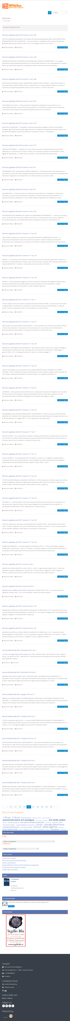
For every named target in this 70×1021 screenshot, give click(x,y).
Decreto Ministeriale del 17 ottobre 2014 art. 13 (19, 738)
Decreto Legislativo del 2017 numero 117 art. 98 (19, 520)
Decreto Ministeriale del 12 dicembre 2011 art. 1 (19, 650)
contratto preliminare (11, 827)
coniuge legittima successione (25, 825)
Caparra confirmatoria (9, 863)
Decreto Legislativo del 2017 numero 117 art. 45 (19, 366)
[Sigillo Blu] (36, 931)
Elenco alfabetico (8, 998)
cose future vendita (26, 827)
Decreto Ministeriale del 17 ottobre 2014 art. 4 (18, 782)
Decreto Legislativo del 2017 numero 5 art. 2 (18, 564)
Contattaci (7, 976)
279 (24, 807)
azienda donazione (13, 822)
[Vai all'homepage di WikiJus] (14, 6)
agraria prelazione (46, 818)
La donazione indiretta (9, 858)
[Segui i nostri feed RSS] (12, 1006)
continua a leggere (62, 47)
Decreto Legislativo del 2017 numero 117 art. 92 (19, 476)
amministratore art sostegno (18, 819)
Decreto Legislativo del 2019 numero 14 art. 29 (18, 189)
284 (47, 807)
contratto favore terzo (54, 824)
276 (11, 807)
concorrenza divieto (9, 825)
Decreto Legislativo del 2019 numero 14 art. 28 (18, 167)
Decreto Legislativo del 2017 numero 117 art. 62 (19, 410)
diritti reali (37, 827)
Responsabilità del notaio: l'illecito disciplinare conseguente (20, 865)
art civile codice (57, 819)
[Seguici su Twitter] (6, 1006)
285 (51, 807)
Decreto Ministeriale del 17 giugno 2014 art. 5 (18, 694)
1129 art (7, 817)
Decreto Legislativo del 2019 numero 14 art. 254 (19, 35)
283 (42, 807)
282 (38, 807)
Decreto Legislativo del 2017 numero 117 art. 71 (19, 454)
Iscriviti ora (11, 906)
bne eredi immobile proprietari (32, 822)
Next (66, 886)
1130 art (16, 817)
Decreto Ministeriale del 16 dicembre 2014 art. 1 (19, 672)
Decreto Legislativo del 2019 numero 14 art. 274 (19, 123)
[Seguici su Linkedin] (9, 1006)
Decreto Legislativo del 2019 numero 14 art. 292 (19, 211)
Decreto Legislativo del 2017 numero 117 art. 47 (19, 388)
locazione (26, 829)
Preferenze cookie (9, 987)
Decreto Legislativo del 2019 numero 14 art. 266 (19, 79)
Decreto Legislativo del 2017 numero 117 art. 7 (18, 432)
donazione (60, 827)
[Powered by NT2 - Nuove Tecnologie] (8, 1016)
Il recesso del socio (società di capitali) (13, 867)
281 (33, 807)
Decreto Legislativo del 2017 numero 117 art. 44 (19, 344)
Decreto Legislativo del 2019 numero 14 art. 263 (19, 57)
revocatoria (54, 829)
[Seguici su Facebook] (3, 1006)
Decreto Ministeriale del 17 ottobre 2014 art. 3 (18, 760)
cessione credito (57, 822)
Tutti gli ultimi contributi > (10, 869)
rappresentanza (40, 829)
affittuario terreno (37, 818)
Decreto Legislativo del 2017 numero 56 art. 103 (19, 606)
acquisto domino (26, 818)
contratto (39, 825)
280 (29, 807)
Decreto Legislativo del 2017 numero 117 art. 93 (19, 498)
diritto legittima (50, 826)
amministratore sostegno (41, 820)
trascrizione (63, 829)
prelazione (33, 829)
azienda (4, 822)
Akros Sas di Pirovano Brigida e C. (13, 967)
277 (15, 807)
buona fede (48, 822)
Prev (4, 886)
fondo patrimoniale (10, 829)
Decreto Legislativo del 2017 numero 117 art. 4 (18, 300)
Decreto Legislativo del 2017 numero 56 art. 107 (19, 628)
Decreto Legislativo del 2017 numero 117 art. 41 (19, 322)
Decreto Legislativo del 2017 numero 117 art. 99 (19, 542)
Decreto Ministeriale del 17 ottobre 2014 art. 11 (19, 716)
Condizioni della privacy (10, 984)
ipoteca (20, 829)
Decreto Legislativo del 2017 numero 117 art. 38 (19, 277)
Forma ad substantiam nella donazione (14, 860)
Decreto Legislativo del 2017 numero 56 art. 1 (18, 586)
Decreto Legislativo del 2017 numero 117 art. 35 (19, 233)
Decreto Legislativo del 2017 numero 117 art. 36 (19, 255)
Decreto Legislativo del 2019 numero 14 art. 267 (19, 101)
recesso (47, 829)
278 (20, 807)
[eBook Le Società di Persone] (7, 882)
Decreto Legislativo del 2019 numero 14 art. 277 (19, 145)
